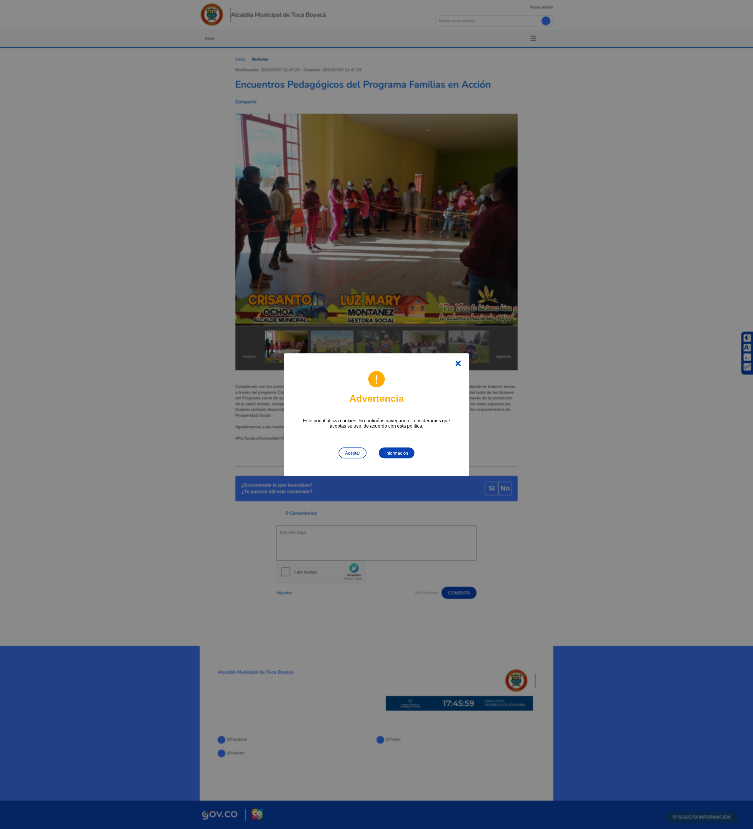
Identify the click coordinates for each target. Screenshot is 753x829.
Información (396, 452)
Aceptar (352, 452)
